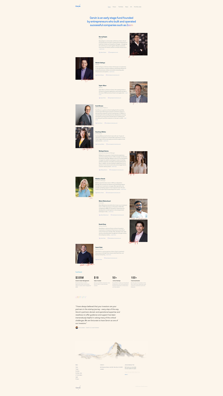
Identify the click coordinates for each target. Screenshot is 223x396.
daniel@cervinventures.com (115, 238)
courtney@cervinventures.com (114, 144)
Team (76, 367)
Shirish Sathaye (100, 75)
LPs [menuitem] (131, 7)
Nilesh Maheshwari (105, 215)
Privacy (77, 379)
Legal (76, 377)
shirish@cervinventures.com (113, 75)
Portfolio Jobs (78, 373)
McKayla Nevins (104, 170)
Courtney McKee (100, 144)
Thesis (76, 369)
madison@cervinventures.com (113, 192)
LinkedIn (102, 369)
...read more (101, 49)
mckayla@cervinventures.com (117, 170)
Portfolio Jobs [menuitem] (137, 7)
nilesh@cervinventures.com (118, 215)
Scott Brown (99, 123)
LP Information (78, 375)
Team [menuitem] (109, 7)
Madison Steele (100, 192)
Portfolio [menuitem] (121, 7)
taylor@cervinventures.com (115, 98)
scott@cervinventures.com (111, 123)
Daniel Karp (103, 238)
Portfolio (77, 371)
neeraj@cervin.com (114, 52)
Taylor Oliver (103, 98)
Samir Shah (99, 259)
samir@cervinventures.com (111, 258)
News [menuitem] (126, 7)
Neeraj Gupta (103, 52)
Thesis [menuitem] (114, 7)
